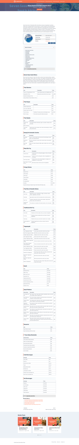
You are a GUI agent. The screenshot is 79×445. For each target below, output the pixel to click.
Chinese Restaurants (48, 1)
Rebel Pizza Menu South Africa (51, 409)
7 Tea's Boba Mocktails (29, 64)
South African (62, 1)
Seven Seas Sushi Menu (29, 50)
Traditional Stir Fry (28, 59)
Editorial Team (22, 430)
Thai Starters (27, 51)
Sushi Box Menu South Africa (30, 402)
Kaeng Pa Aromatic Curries (29, 54)
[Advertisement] (39, 19)
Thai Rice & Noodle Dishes (29, 58)
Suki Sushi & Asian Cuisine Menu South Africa (33, 404)
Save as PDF (39, 9)
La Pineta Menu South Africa (28, 409)
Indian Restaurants (56, 1)
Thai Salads (27, 53)
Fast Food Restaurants (41, 1)
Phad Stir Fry (27, 55)
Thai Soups (27, 52)
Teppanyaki (27, 60)
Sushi (26, 61)
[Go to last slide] (19, 426)
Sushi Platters (27, 62)
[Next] (59, 426)
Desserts (26, 63)
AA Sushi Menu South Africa (29, 403)
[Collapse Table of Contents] (53, 47)
